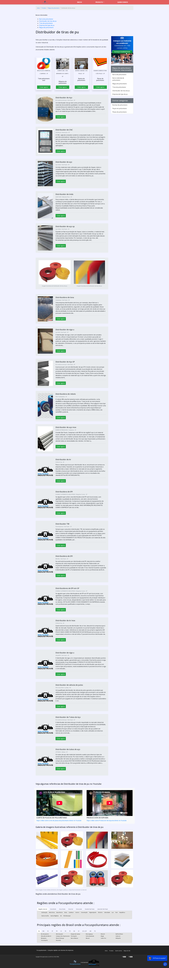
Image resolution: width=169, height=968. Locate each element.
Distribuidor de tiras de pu (48, 21)
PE (70, 931)
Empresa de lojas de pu (46, 25)
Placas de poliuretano (119, 112)
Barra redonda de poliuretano (118, 79)
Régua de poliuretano (46, 27)
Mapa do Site (127, 950)
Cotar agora (44, 87)
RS (65, 931)
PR (56, 931)
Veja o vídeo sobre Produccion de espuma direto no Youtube (106, 820)
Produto (99, 2)
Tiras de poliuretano (46, 23)
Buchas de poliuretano (119, 105)
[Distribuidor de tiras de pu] (43, 63)
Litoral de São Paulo (102, 909)
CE (78, 931)
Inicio (79, 2)
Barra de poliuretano (46, 19)
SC (61, 931)
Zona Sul (70, 909)
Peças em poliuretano (119, 108)
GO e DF (84, 931)
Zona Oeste (62, 909)
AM (90, 931)
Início (106, 950)
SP (52, 931)
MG (43, 931)
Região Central (42, 909)
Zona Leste (79, 909)
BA (74, 931)
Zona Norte (53, 909)
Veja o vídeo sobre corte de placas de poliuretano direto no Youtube (58, 820)
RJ (39, 931)
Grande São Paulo (89, 909)
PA (95, 931)
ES (48, 931)
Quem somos (122, 2)
